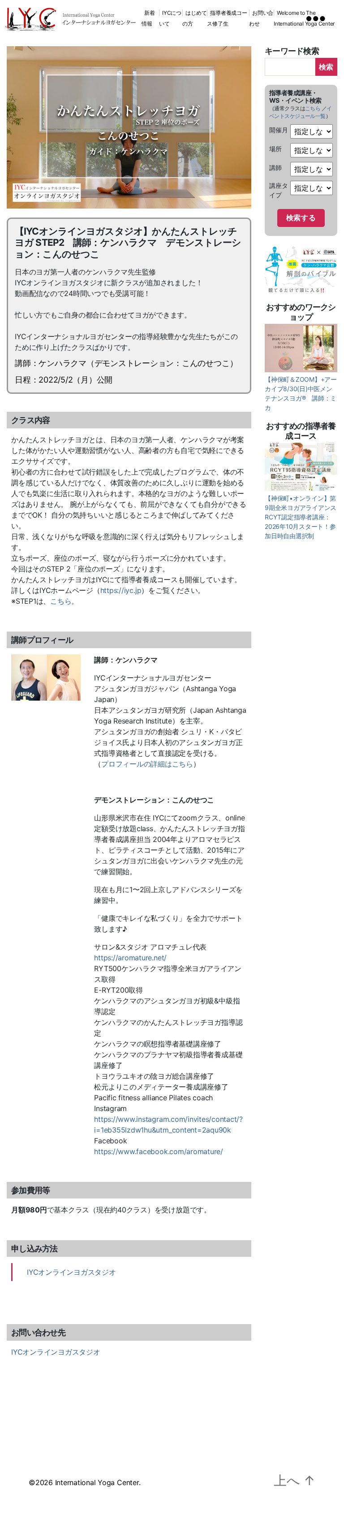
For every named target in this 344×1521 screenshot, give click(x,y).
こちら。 (64, 601)
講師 (275, 167)
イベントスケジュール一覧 (300, 112)
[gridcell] (129, 520)
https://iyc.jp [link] (121, 590)
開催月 (278, 130)
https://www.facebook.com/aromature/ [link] (158, 1151)
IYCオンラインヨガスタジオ (71, 1272)
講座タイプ (278, 190)
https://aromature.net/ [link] (130, 957)
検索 (326, 66)
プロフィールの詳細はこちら (147, 763)
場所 (275, 149)
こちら (312, 108)
